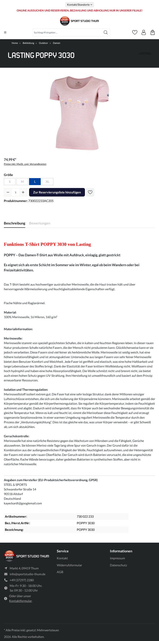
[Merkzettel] (134, 32)
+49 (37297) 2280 (22, 580)
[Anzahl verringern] (8, 192)
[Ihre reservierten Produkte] (152, 32)
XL (47, 181)
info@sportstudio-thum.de (27, 574)
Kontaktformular (20, 601)
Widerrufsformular (69, 565)
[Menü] (5, 32)
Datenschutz (118, 565)
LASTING (145, 53)
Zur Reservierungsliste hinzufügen (57, 192)
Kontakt (62, 558)
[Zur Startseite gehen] (79, 21)
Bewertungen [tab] (39, 223)
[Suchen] (105, 32)
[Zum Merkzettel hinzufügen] (90, 192)
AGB (60, 572)
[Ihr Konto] (143, 32)
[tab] (14, 223)
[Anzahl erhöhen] (23, 192)
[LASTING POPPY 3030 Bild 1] (79, 113)
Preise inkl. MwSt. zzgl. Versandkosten (25, 163)
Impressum (117, 558)
